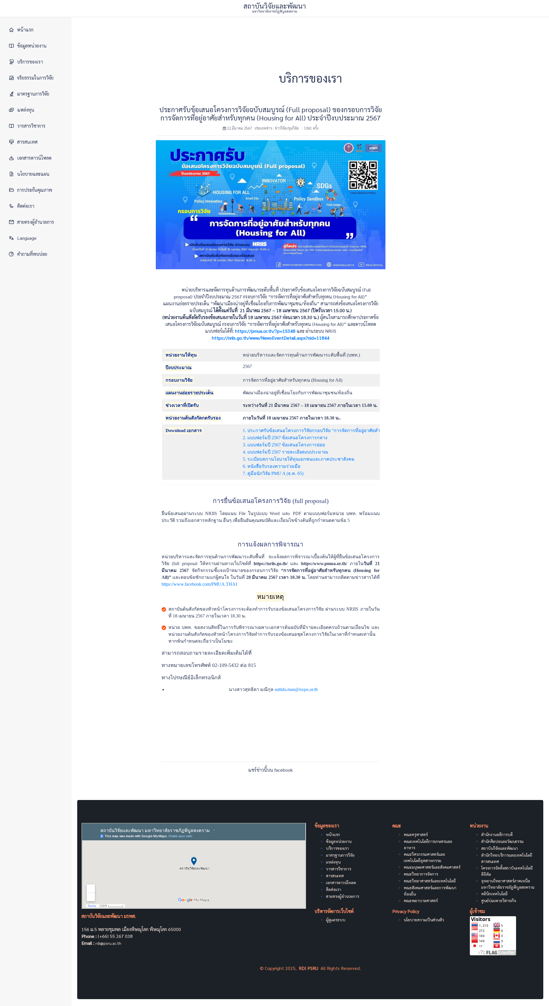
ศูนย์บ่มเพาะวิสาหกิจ (498, 900)
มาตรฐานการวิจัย (33, 94)
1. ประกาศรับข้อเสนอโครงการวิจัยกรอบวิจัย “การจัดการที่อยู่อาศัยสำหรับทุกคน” (323, 430)
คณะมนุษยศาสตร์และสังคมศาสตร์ (432, 867)
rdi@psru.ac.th (108, 943)
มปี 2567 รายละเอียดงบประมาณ (296, 451)
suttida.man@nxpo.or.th (296, 689)
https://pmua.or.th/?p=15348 (265, 331)
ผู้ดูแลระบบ (335, 919)
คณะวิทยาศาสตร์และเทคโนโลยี (430, 880)
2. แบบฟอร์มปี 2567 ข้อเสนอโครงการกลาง (285, 437)
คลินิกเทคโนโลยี (494, 893)
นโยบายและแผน (33, 174)
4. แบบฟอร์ (253, 451)
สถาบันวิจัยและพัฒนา (499, 848)
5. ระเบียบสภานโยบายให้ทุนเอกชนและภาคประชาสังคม (299, 459)
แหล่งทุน (25, 110)
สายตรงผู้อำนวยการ (35, 222)
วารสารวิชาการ (31, 126)
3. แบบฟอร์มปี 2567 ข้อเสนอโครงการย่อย (284, 444)
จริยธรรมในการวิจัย (35, 78)
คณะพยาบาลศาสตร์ (421, 900)
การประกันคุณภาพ (34, 190)
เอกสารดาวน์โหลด (34, 158)
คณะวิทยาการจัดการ (421, 873)
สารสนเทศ (27, 142)
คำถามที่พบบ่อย (32, 254)
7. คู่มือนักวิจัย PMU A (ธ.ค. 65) (273, 473)
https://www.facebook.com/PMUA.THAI (199, 584)
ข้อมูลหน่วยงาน (32, 46)
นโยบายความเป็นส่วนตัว (424, 919)
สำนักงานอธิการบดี (497, 834)
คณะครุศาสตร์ (416, 834)
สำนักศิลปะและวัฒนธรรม (502, 841)
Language (27, 238)
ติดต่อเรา (25, 206)
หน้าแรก (25, 30)
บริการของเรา (30, 62)
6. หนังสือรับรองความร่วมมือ (272, 466)
